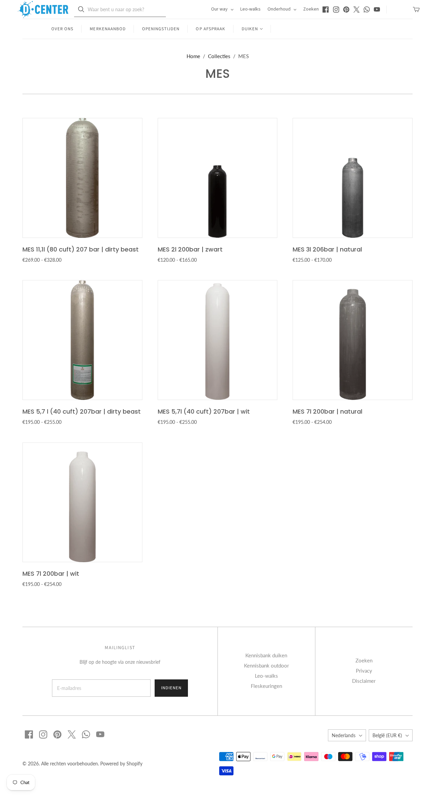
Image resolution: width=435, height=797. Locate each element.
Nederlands (343, 735)
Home (193, 56)
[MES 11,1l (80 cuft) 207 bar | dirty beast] (82, 178)
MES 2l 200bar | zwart (190, 249)
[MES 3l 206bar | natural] (353, 178)
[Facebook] (325, 9)
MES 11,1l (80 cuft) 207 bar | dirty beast (80, 249)
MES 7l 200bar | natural (327, 411)
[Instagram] (336, 9)
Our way (220, 9)
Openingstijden (161, 29)
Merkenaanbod (107, 29)
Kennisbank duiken (266, 655)
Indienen (171, 688)
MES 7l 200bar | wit (50, 573)
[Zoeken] (81, 9)
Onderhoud (279, 9)
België (387, 735)
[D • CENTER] (42, 9)
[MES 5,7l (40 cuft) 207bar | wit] (218, 340)
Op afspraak (210, 29)
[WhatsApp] (367, 9)
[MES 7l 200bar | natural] (353, 340)
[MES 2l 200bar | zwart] (218, 178)
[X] (356, 9)
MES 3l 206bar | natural (327, 249)
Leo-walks (250, 9)
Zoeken (311, 9)
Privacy (364, 671)
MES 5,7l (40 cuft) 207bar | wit (204, 411)
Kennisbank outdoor (266, 665)
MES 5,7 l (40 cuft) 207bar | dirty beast (81, 411)
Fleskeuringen (266, 686)
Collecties (219, 56)
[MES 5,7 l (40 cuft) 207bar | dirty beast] (82, 340)
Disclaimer (364, 681)
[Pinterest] (346, 9)
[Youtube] (377, 9)
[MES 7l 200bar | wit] (82, 502)
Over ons (62, 29)
